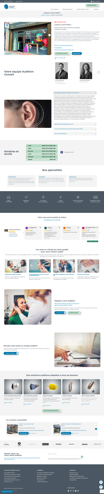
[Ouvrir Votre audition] (58, 9)
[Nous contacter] (91, 1)
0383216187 (64, 430)
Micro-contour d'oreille (88, 395)
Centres (48, 15)
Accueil (43, 15)
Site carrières (19, 1)
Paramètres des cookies (7, 491)
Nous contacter (96, 1)
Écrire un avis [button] (13, 235)
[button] (49, 35)
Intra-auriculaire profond (30, 395)
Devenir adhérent (8, 1)
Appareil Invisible (48, 395)
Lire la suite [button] (47, 238)
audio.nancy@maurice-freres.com (35, 430)
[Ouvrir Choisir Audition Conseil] (89, 9)
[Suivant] (96, 429)
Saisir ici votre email (52, 453)
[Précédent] (8, 429)
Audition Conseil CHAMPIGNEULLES (71, 424)
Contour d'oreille (67, 395)
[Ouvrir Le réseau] (98, 9)
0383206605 (21, 430)
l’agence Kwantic (13, 490)
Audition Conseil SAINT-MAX (26, 424)
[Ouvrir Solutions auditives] (72, 9)
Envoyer (81, 456)
